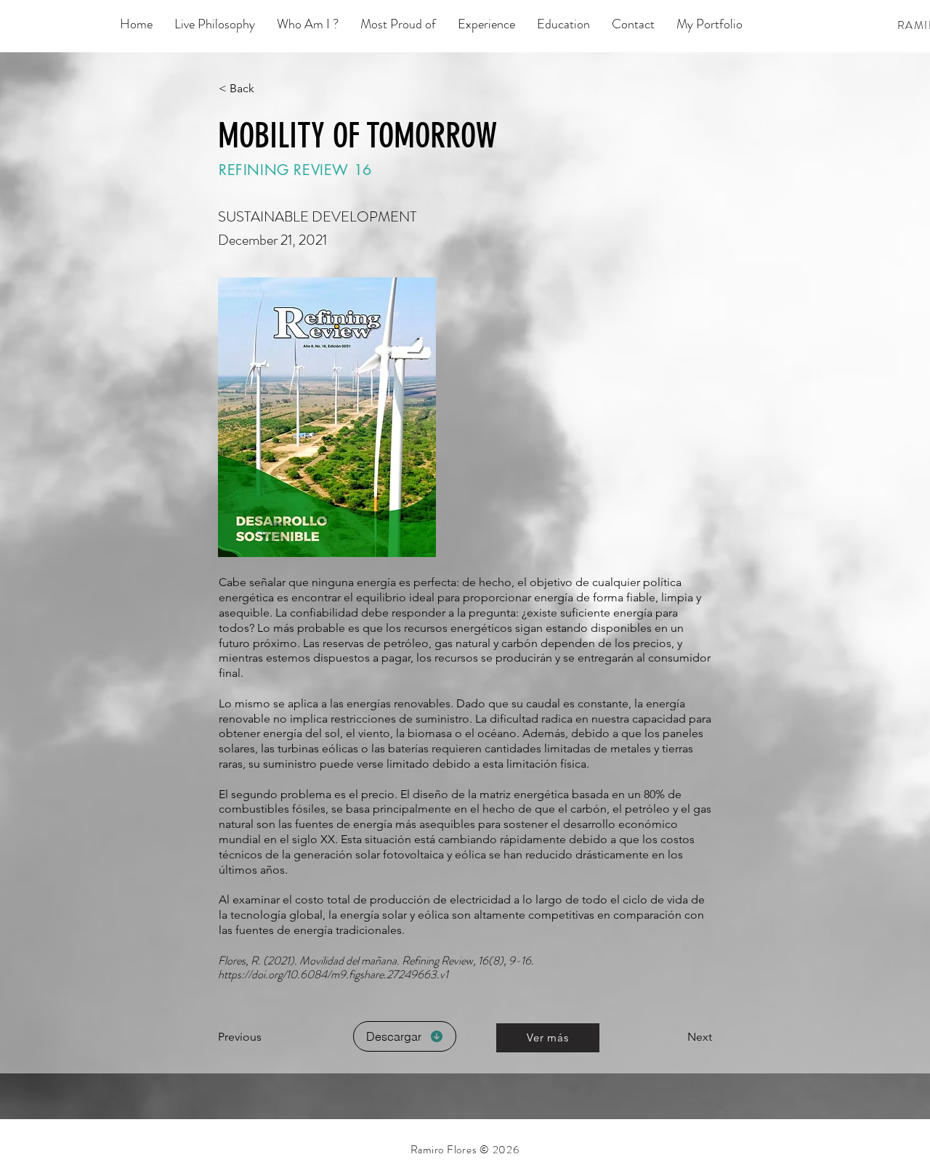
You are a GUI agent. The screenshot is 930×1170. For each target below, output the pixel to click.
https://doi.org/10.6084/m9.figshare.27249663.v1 (333, 974)
